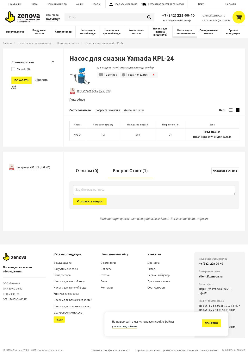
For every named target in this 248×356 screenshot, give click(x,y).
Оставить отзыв (225, 171)
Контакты (230, 4)
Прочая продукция (233, 31)
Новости (106, 269)
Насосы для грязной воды (112, 31)
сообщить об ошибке (233, 350)
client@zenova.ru (211, 276)
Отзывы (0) (87, 171)
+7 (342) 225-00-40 (178, 15)
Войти (201, 4)
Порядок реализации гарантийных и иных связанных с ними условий (176, 350)
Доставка (153, 263)
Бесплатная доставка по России (166, 4)
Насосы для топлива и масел (184, 31)
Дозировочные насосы (209, 31)
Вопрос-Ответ (130, 171)
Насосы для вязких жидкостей (160, 32)
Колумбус (53, 19)
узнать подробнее (124, 326)
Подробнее (77, 100)
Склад (151, 269)
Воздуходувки (15, 32)
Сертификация (156, 287)
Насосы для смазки (68, 43)
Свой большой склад (126, 4)
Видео (34, 4)
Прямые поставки (158, 281)
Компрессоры (63, 32)
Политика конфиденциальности (111, 350)
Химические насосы (136, 31)
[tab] (230, 110)
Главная (7, 43)
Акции (79, 4)
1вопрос (111, 74)
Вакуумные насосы (39, 31)
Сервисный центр (57, 4)
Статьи (96, 4)
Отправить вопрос (90, 201)
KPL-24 (78, 134)
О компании (14, 4)
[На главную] (14, 257)
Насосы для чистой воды (88, 31)
